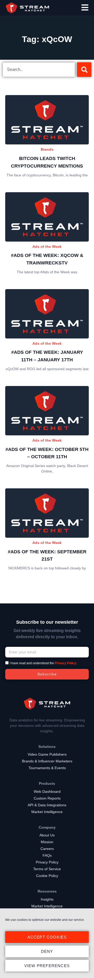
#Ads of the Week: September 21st (47, 555)
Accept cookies (47, 937)
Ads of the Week (47, 246)
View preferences (47, 965)
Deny (47, 951)
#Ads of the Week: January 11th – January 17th (47, 356)
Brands (47, 149)
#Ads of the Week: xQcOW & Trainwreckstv (47, 259)
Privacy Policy (65, 663)
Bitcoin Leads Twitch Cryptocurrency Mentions (47, 162)
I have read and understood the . (43, 663)
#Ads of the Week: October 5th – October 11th (47, 453)
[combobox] (39, 69)
